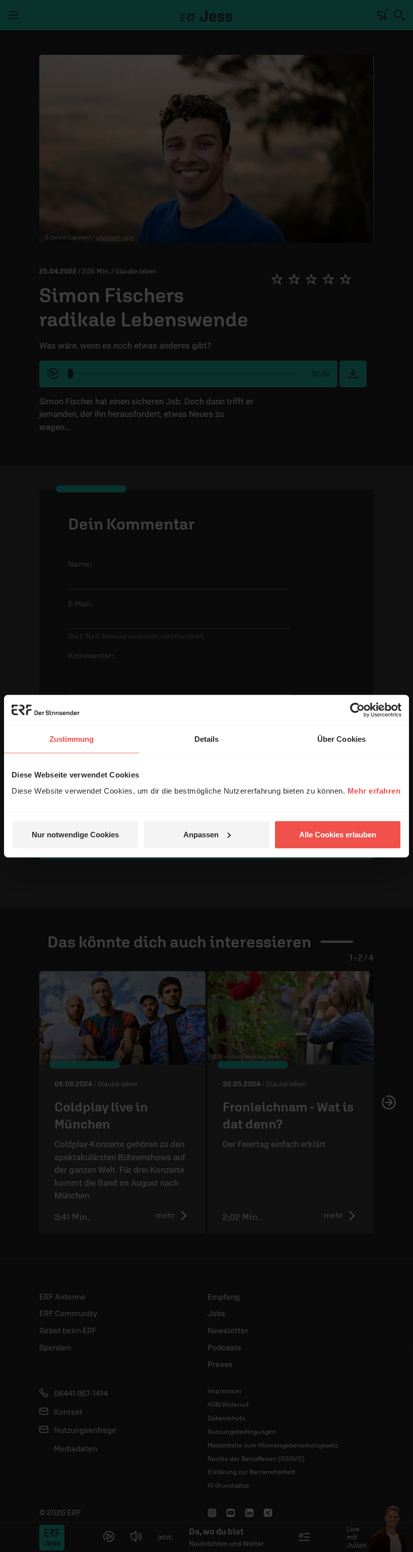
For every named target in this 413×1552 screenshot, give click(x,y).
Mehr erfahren (374, 790)
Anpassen (201, 834)
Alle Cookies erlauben (337, 834)
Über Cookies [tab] (341, 739)
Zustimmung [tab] (71, 739)
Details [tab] (206, 739)
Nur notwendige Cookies (75, 834)
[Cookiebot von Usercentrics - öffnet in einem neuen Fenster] (357, 710)
